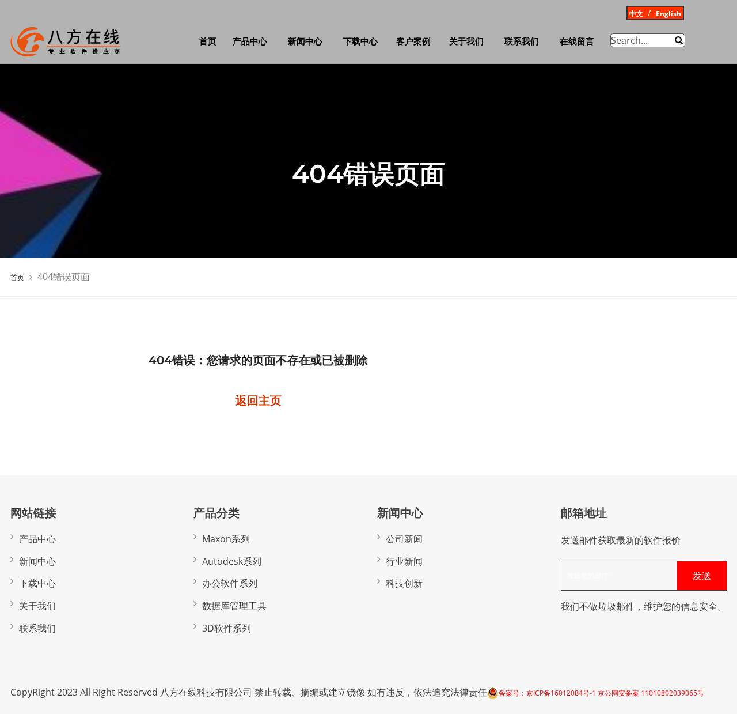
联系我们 (522, 41)
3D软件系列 (226, 628)
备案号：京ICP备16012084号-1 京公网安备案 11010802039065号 (601, 693)
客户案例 (413, 41)
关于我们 (466, 41)
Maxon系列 (226, 538)
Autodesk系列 (231, 561)
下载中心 (360, 41)
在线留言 (577, 41)
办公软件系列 (229, 583)
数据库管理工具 (234, 605)
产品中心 (250, 41)
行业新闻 (404, 561)
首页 (207, 41)
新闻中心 (305, 41)
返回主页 (258, 400)
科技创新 (404, 583)
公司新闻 (404, 538)
